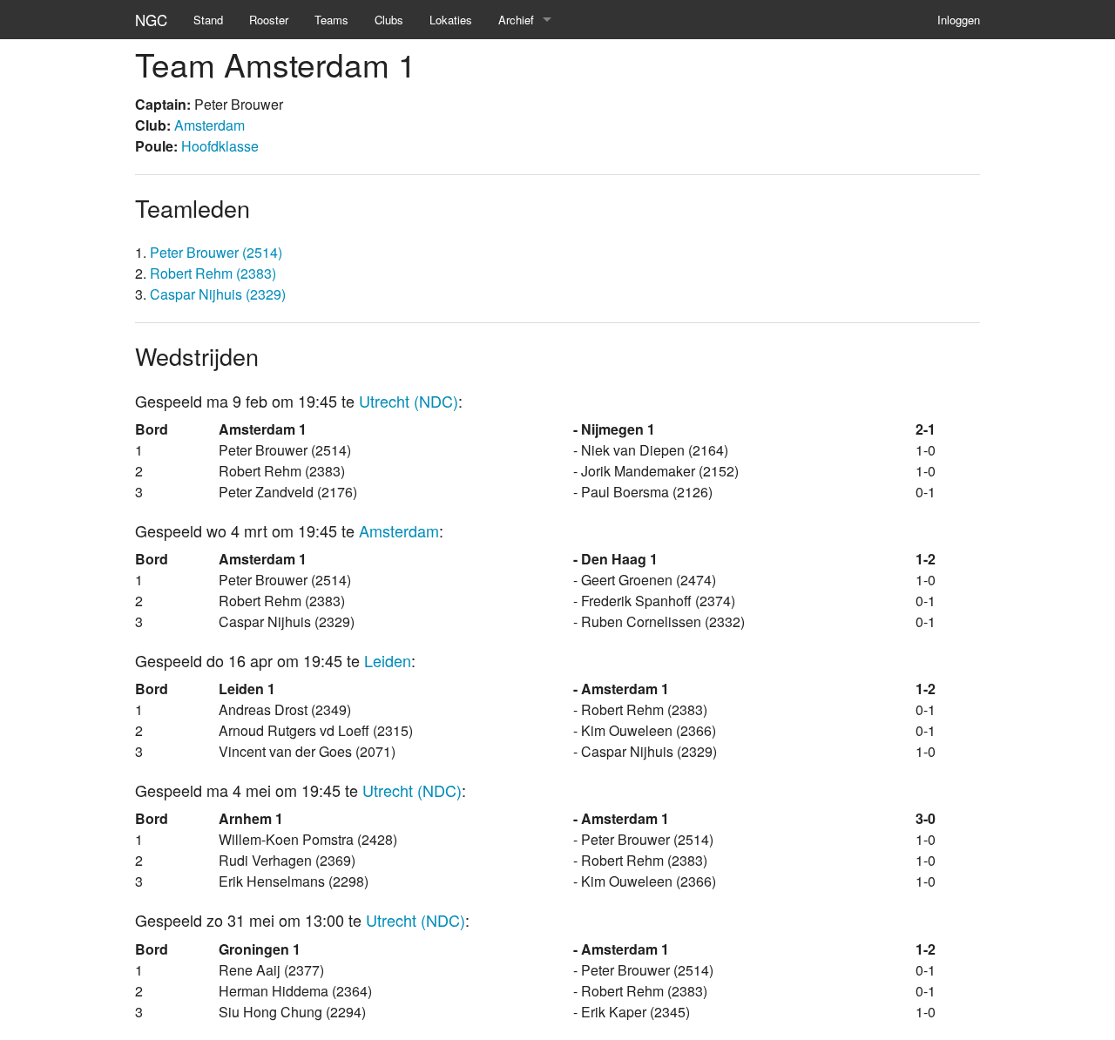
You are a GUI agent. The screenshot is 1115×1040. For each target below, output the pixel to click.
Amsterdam (209, 125)
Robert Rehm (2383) (213, 273)
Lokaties (450, 19)
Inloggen (958, 19)
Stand (208, 19)
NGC (151, 19)
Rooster (268, 19)
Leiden (387, 660)
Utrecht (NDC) (408, 400)
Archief (516, 19)
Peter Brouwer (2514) (216, 252)
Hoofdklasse (220, 146)
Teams (331, 19)
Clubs (389, 19)
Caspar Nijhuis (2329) (218, 294)
